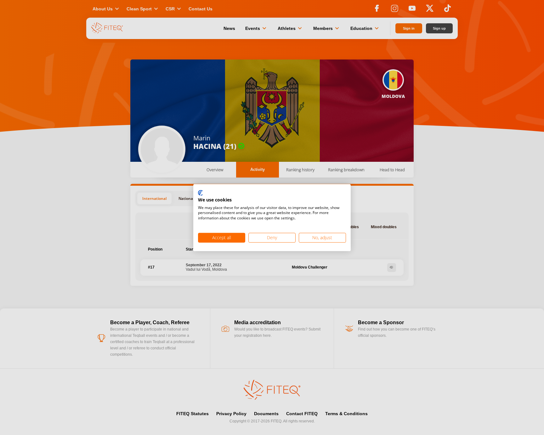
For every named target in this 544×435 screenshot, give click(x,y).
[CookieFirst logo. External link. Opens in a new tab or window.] (200, 193)
